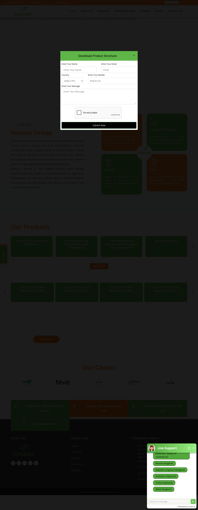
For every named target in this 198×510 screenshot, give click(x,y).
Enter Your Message (71, 86)
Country (65, 75)
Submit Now (99, 125)
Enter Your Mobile (96, 75)
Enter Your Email (108, 64)
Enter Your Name (69, 64)
